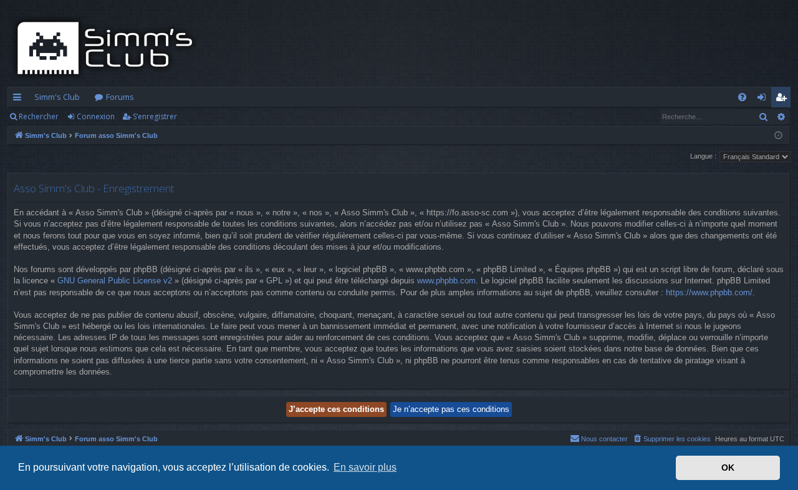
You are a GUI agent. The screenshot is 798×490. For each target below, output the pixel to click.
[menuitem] (742, 97)
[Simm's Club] (108, 48)
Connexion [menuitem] (764, 99)
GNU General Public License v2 (114, 280)
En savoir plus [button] (365, 467)
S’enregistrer (155, 116)
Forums (120, 96)
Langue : (703, 156)
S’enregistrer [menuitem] (783, 99)
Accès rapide (19, 99)
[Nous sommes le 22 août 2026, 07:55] (778, 136)
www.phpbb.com (446, 280)
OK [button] (727, 468)
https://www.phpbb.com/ (709, 292)
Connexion (96, 116)
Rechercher (39, 116)
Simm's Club (57, 96)
